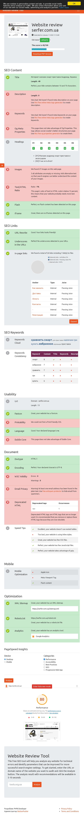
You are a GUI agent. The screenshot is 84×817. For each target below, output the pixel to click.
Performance (51, 659)
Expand (74, 321)
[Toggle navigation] (78, 10)
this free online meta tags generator (48, 103)
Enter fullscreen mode (42, 686)
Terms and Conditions (70, 811)
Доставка (36, 293)
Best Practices (51, 665)
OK (74, 3)
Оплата (35, 299)
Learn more (64, 7)
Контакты (36, 304)
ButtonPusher (23, 811)
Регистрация (37, 315)
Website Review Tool (13, 10)
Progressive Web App (54, 670)
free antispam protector (52, 491)
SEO (47, 667)
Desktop (9, 659)
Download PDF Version (42, 54)
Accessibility (51, 662)
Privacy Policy (66, 809)
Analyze (9, 680)
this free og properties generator (47, 133)
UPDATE (44, 40)
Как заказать (37, 288)
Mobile (9, 662)
